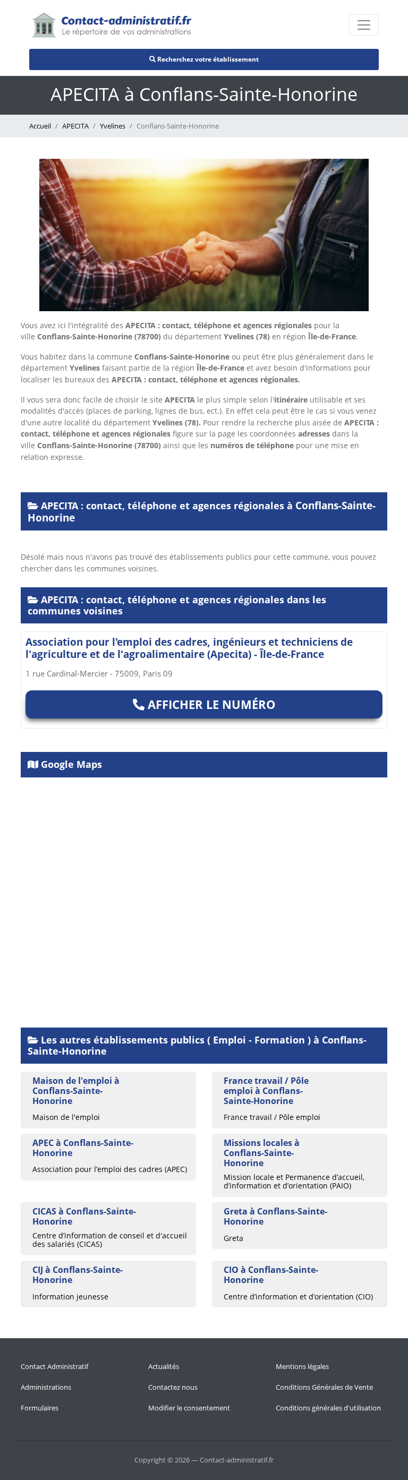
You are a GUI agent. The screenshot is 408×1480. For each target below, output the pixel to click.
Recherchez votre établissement (207, 59)
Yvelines (112, 126)
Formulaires (39, 1408)
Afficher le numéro (210, 704)
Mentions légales (302, 1366)
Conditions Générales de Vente (324, 1387)
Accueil (40, 126)
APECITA (75, 126)
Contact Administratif (54, 1366)
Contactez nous (173, 1387)
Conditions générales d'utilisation (328, 1408)
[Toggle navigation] (364, 25)
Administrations (46, 1387)
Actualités (163, 1366)
